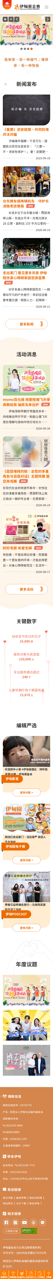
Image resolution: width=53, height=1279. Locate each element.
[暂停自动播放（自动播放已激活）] (11, 19)
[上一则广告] (16, 19)
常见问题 (8, 1197)
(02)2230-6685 (14, 1125)
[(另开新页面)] (26, 29)
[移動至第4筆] (31, 49)
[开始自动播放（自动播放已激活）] (5, 19)
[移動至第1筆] (21, 49)
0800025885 (12, 1132)
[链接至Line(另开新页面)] (42, 1223)
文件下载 (21, 1203)
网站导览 (8, 1203)
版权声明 (21, 1197)
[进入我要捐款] (7, 9)
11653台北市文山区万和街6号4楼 (29, 1178)
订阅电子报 (11, 1231)
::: (6, 84)
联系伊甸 (34, 1203)
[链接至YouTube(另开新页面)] (24, 1223)
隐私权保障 (35, 1197)
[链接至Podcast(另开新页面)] (33, 1223)
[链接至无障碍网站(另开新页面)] (29, 1231)
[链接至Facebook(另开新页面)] (6, 1223)
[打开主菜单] (46, 7)
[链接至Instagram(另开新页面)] (15, 1223)
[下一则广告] (47, 19)
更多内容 (26, 792)
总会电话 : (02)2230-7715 (19, 1165)
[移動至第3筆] (28, 49)
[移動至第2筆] (25, 49)
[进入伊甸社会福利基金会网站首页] (27, 7)
